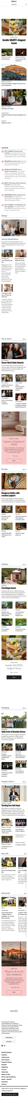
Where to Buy (5, 1074)
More (24, 339)
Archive (3, 1084)
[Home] (14, 1)
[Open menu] (26, 4)
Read (14, 460)
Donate (9, 1041)
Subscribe (9, 1037)
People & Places (6, 1062)
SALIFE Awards (6, 1052)
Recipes (4, 1064)
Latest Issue (5, 1057)
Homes (3, 1069)
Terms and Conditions (8, 1077)
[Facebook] (2, 1045)
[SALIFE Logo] (14, 4)
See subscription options (10, 1094)
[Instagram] (4, 1045)
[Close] (25, 1088)
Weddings (4, 1067)
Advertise (4, 1082)
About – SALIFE (6, 1079)
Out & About (5, 1060)
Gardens (4, 1055)
